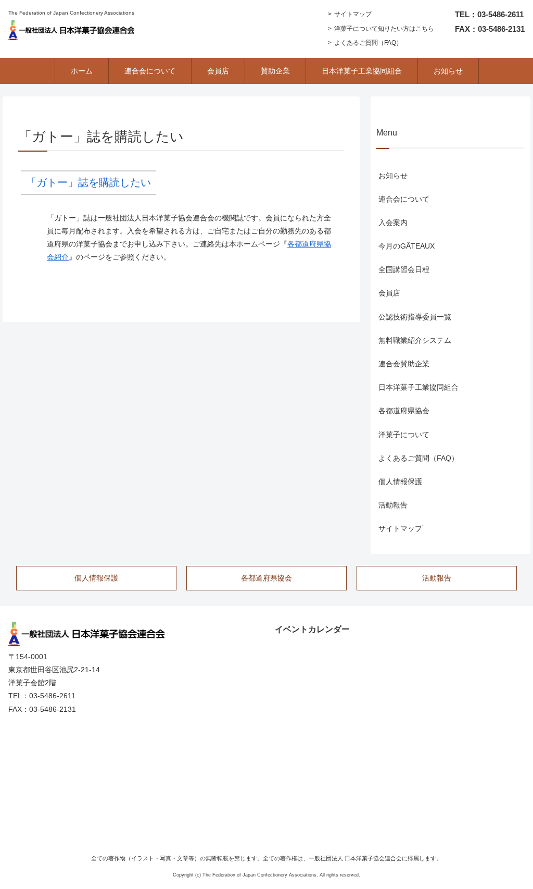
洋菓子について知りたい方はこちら (384, 28)
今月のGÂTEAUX (406, 246)
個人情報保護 (400, 481)
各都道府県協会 (403, 410)
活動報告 (393, 505)
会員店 (389, 293)
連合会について (403, 199)
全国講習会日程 (403, 269)
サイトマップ (353, 14)
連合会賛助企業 (403, 364)
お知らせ (393, 175)
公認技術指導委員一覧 (414, 317)
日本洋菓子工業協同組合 (418, 387)
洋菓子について (403, 434)
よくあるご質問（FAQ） (368, 42)
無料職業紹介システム (414, 340)
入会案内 (393, 222)
